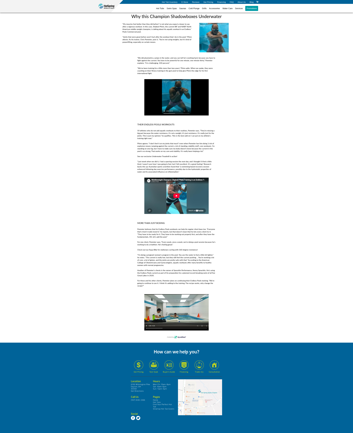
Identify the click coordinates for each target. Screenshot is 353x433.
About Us (242, 2)
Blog (252, 2)
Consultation (214, 372)
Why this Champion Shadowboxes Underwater (108, 6)
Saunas (182, 8)
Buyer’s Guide (169, 372)
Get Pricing (208, 2)
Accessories (214, 8)
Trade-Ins (199, 372)
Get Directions (137, 391)
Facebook (133, 418)
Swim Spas (172, 8)
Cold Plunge (194, 8)
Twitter (138, 418)
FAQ (232, 2)
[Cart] (257, 2)
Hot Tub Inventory (170, 2)
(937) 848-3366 (138, 400)
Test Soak (153, 372)
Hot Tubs (160, 8)
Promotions (252, 8)
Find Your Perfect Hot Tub (162, 405)
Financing (221, 2)
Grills (204, 8)
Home (155, 400)
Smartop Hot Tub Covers (163, 409)
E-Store (184, 2)
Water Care (227, 8)
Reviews (195, 2)
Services (239, 8)
